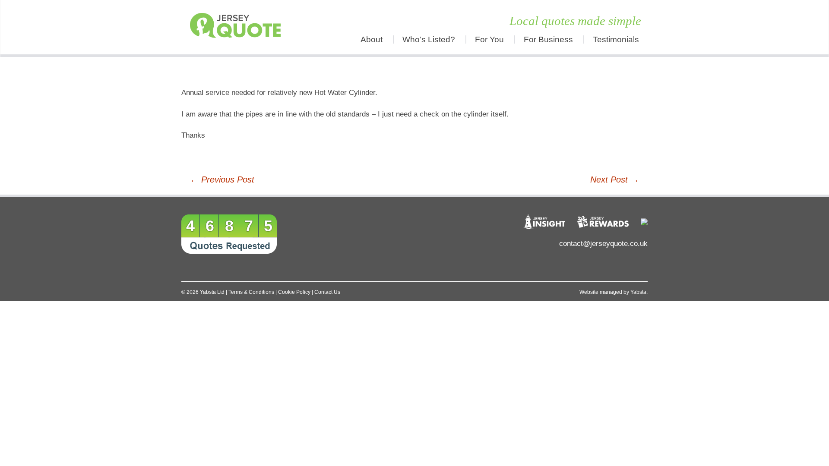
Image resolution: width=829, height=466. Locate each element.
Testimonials (616, 39)
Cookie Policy (294, 292)
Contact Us (327, 292)
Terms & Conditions (251, 292)
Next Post (614, 179)
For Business (548, 39)
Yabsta (638, 292)
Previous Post (222, 179)
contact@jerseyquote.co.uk (603, 243)
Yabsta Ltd (212, 292)
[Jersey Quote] (239, 27)
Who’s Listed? (428, 39)
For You (489, 39)
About (372, 39)
